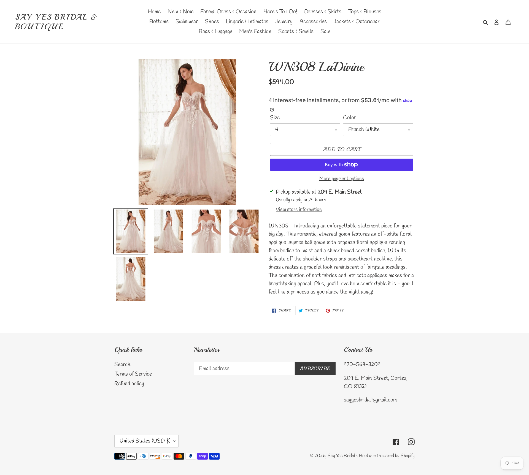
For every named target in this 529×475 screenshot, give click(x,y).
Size (275, 117)
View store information (299, 209)
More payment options (341, 178)
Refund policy (129, 383)
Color (349, 117)
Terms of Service (133, 374)
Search (122, 364)
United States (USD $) (145, 441)
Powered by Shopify (396, 456)
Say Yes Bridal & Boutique (56, 21)
